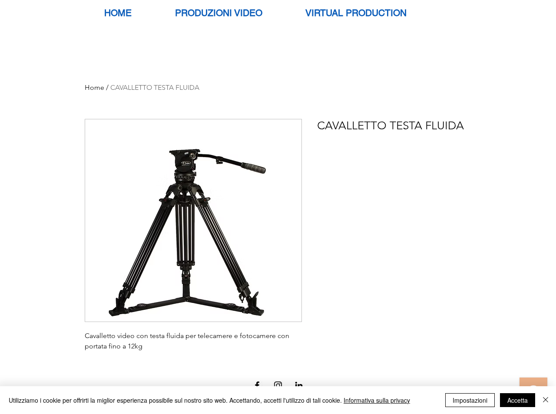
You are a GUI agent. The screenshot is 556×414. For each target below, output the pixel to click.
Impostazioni (470, 400)
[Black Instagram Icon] (278, 385)
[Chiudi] (545, 400)
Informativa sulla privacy (377, 400)
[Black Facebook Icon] (257, 385)
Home (94, 87)
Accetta (517, 400)
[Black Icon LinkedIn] (299, 385)
